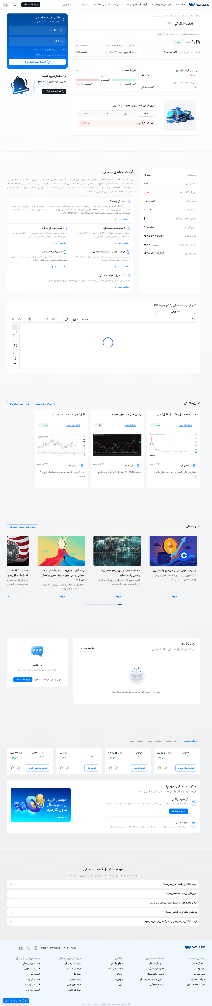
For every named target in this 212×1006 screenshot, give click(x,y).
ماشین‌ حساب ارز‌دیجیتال (152, 979)
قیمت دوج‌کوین (32, 990)
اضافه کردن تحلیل (43, 404)
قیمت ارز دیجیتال (176, 15)
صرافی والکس (194, 15)
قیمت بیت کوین (32, 968)
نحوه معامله (199, 974)
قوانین (119, 979)
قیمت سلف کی (158, 15)
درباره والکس (116, 963)
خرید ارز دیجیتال (73, 963)
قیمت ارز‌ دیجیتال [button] (138, 4)
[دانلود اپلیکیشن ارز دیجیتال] (14, 4)
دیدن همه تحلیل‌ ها (19, 404)
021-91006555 (69, 948)
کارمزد (120, 974)
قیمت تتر (35, 974)
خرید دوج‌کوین (74, 990)
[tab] (190, 741)
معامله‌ (181, 4)
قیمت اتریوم (34, 979)
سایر (87, 4)
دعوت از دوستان (156, 963)
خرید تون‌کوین (74, 984)
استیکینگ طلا (103, 4)
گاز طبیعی (67, 4)
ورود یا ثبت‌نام (23, 679)
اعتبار (119, 4)
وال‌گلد (119, 984)
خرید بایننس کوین (37, 768)
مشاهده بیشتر (123, 219)
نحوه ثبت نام (199, 963)
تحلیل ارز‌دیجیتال (155, 974)
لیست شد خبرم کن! (35, 62)
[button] (188, 985)
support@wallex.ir (50, 948)
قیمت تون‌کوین (32, 984)
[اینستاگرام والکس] (35, 948)
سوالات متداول (198, 979)
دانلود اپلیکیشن (156, 968)
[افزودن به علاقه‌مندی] (159, 768)
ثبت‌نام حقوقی (157, 984)
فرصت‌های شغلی (115, 968)
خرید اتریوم (139, 768)
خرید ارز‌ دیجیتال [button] (163, 4)
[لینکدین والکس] (21, 948)
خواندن (173, 596)
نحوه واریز (200, 968)
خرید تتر (91, 768)
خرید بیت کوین (186, 768)
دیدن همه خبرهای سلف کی (22, 527)
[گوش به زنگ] (165, 768)
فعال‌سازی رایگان (53, 91)
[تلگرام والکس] (28, 948)
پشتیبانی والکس (13, 1000)
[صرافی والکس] (198, 4)
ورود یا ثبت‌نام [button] (31, 4)
